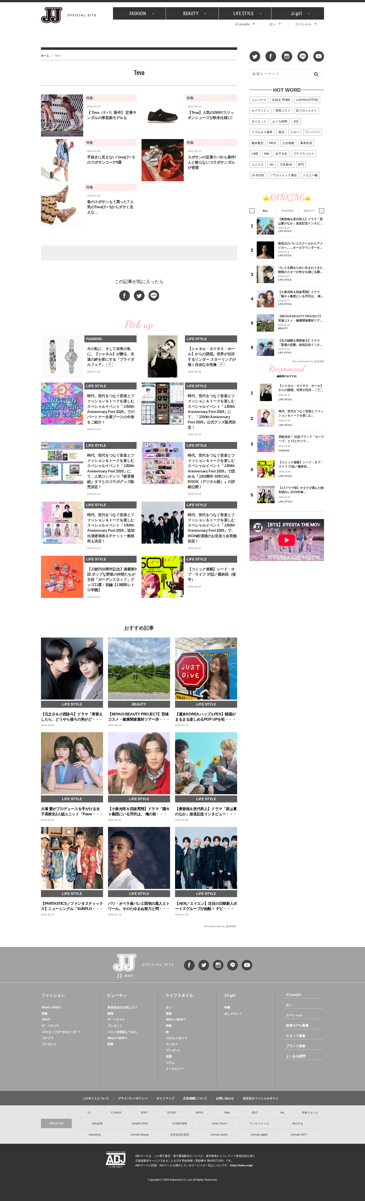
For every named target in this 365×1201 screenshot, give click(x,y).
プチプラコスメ (303, 153)
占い (272, 24)
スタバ (294, 132)
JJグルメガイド (176, 1038)
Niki (266, 153)
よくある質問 (295, 1056)
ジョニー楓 (310, 175)
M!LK (272, 143)
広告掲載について (195, 1098)
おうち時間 (279, 121)
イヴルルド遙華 (262, 132)
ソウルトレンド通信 (283, 175)
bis (282, 1112)
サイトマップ (165, 1098)
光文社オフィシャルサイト (261, 1098)
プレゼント (49, 1044)
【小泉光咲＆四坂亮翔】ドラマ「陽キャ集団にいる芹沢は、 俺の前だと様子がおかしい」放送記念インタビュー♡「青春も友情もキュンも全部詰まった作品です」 (301, 294)
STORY (172, 1112)
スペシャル (303, 24)
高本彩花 (306, 143)
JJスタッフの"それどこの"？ (61, 1032)
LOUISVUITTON (307, 100)
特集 (45, 1013)
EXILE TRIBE (281, 100)
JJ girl (296, 13)
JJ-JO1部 (258, 175)
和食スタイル (310, 1112)
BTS (301, 164)
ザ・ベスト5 (50, 1025)
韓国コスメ (282, 110)
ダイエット (259, 121)
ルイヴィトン (260, 110)
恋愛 (169, 1056)
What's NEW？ (52, 1007)
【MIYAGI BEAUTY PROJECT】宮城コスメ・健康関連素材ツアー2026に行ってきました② (300, 318)
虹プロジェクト (306, 110)
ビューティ (117, 995)
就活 (281, 132)
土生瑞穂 (288, 143)
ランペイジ (312, 132)
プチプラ (48, 1038)
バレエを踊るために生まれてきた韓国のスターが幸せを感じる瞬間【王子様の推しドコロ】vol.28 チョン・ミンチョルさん (300, 270)
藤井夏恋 (257, 143)
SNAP (46, 1019)
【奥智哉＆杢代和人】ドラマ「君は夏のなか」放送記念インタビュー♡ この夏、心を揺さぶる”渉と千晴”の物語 (300, 221)
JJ (88, 1112)
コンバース (259, 100)
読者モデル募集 (297, 1025)
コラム (170, 1062)
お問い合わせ (225, 1098)
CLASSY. (116, 1112)
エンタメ (172, 1044)
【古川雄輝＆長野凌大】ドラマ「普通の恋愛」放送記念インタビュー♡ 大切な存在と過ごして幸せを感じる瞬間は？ (301, 343)
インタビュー (175, 1068)
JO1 (296, 121)
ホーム (45, 55)
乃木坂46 (286, 164)
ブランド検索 (295, 1046)
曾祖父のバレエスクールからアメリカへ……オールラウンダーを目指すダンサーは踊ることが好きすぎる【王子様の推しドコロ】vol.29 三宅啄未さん (300, 245)
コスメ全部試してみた (122, 1032)
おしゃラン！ (233, 1013)
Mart (227, 1112)
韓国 (110, 1013)
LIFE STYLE (243, 13)
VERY (144, 1112)
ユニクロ (257, 164)
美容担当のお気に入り (122, 1007)
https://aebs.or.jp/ (241, 1165)
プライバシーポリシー (133, 1098)
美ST (255, 1112)
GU (271, 164)
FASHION (137, 13)
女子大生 (281, 153)
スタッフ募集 (295, 1036)
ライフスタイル (179, 995)
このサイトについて (95, 1098)
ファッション (53, 995)
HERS (199, 1112)
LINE (255, 153)
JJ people (242, 24)
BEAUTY (190, 13)
